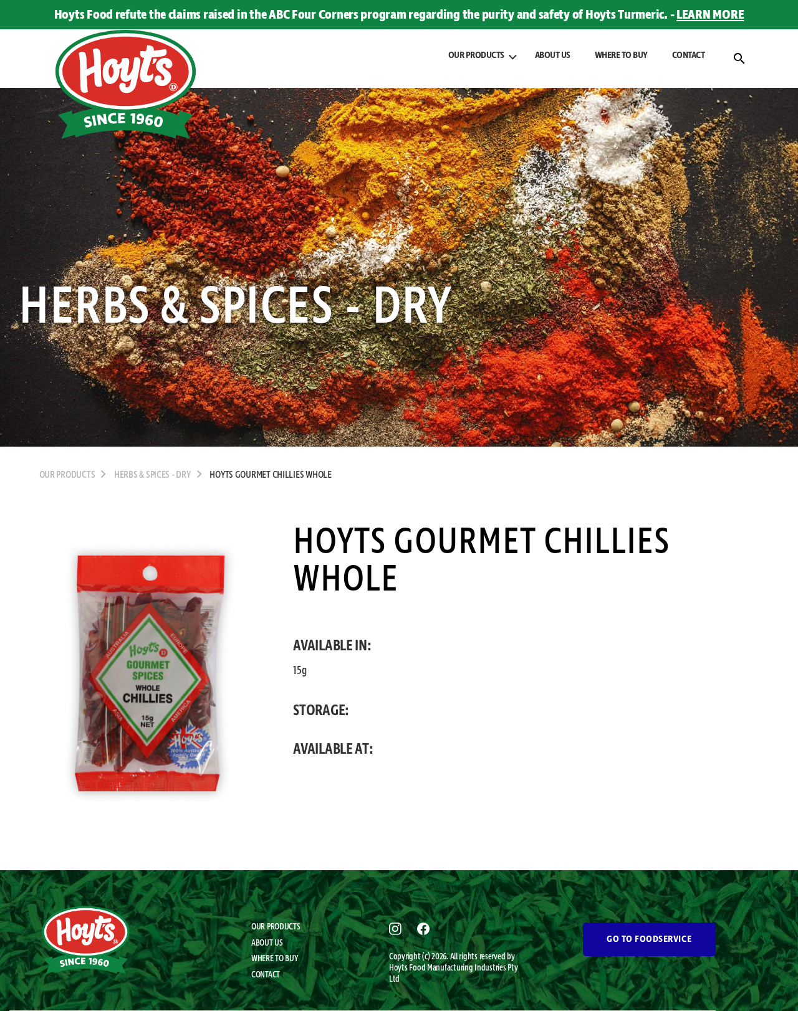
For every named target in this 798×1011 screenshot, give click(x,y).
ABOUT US (552, 55)
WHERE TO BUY (621, 55)
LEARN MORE (710, 15)
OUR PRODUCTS (275, 927)
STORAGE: (321, 710)
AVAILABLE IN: (332, 645)
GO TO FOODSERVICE (649, 939)
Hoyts (399, 968)
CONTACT (688, 55)
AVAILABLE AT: (333, 749)
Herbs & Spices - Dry (152, 475)
